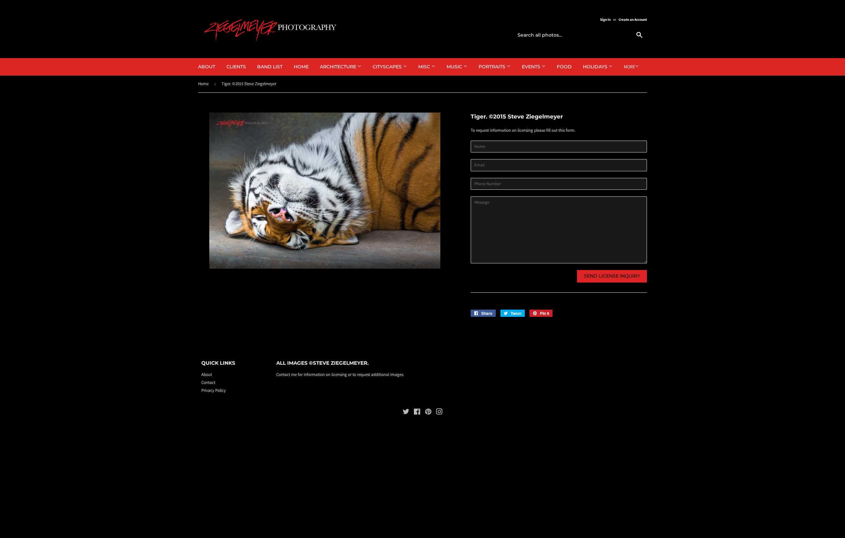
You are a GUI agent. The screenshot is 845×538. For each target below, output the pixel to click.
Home (301, 67)
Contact (208, 382)
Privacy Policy (213, 390)
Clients (236, 67)
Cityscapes (388, 67)
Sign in (605, 19)
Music (455, 67)
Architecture (338, 67)
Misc (424, 67)
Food (564, 67)
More (629, 67)
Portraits (493, 67)
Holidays (596, 67)
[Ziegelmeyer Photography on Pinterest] (428, 413)
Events (532, 67)
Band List (270, 67)
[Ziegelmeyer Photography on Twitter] (406, 413)
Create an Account (633, 19)
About (206, 67)
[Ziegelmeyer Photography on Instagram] (439, 413)
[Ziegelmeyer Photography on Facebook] (417, 413)
